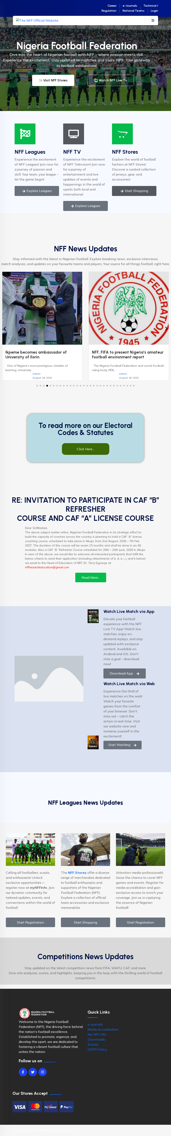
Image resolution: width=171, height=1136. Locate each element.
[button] (37, 390)
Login (154, 10)
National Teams (134, 10)
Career (112, 5)
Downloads (96, 1044)
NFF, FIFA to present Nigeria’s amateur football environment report (41, 354)
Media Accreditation (103, 1034)
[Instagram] (42, 1077)
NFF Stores (125, 152)
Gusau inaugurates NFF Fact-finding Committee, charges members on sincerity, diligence (126, 357)
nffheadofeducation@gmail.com (47, 572)
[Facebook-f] (23, 1077)
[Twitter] (33, 1077)
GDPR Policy (97, 1054)
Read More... (91, 582)
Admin (36, 373)
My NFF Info (97, 1039)
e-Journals (130, 5)
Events (93, 1049)
